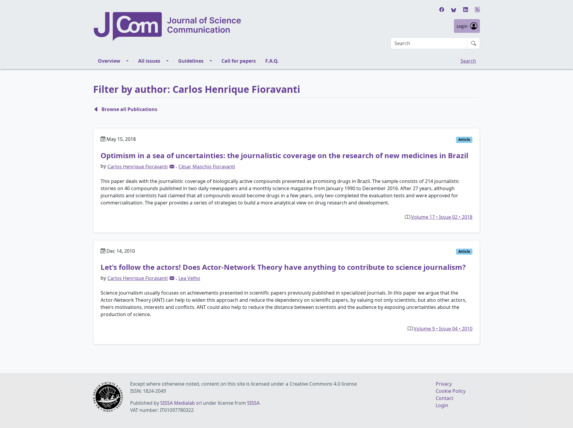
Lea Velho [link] (189, 278)
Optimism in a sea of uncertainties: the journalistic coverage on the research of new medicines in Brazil (284, 155)
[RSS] (477, 9)
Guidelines (191, 61)
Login (462, 26)
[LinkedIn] (465, 9)
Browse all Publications (129, 109)
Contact (444, 398)
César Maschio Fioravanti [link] (206, 166)
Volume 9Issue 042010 (443, 328)
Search (468, 61)
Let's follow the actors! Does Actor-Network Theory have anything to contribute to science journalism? (283, 267)
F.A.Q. (272, 61)
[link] (172, 166)
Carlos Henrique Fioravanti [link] (137, 166)
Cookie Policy (451, 391)
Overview (109, 61)
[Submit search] (473, 43)
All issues (149, 61)
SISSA (253, 403)
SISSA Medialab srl (181, 403)
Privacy (444, 384)
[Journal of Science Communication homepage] (167, 26)
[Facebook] (441, 9)
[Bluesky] (453, 9)
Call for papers (238, 61)
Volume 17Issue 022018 (441, 217)
